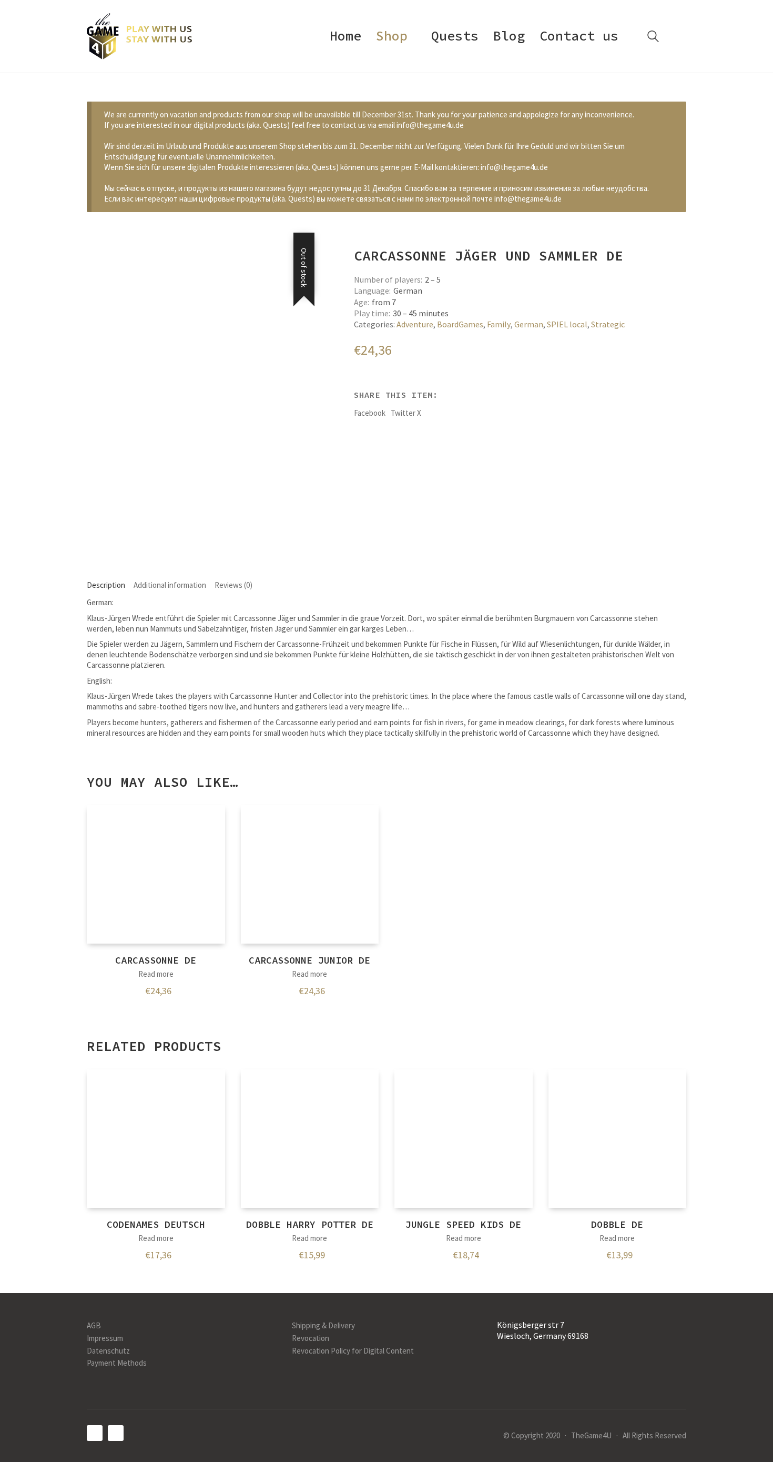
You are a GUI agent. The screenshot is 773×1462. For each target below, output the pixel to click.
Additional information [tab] (170, 585)
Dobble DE (617, 1224)
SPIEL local (567, 324)
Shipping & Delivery (323, 1325)
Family (499, 324)
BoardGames (460, 324)
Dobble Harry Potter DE (309, 1224)
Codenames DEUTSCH (156, 1224)
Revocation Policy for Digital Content (353, 1351)
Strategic (608, 324)
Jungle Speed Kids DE (463, 1224)
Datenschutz (108, 1351)
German (528, 324)
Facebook (369, 413)
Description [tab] (106, 585)
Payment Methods (117, 1363)
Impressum (105, 1338)
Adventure (414, 324)
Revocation (310, 1338)
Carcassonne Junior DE (309, 960)
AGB (94, 1325)
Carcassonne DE (155, 960)
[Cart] (680, 36)
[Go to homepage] (139, 36)
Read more (156, 974)
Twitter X (406, 413)
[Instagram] (116, 1433)
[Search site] (653, 38)
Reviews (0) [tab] (233, 585)
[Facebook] (95, 1433)
